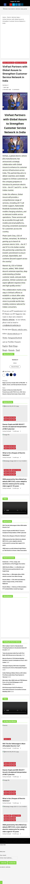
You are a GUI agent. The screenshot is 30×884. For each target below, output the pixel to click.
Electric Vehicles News (20, 62)
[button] (3, 375)
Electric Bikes (7, 470)
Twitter (4, 338)
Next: (14, 391)
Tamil (18, 350)
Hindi (10, 346)
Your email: (3, 855)
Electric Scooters (16, 470)
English (5, 346)
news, (25, 329)
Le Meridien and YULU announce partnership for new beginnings (13, 569)
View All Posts (15, 366)
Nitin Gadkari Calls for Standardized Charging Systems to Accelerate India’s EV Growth (14, 648)
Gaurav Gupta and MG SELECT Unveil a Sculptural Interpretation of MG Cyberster (14, 426)
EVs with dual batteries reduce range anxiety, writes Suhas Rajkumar (13, 581)
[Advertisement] (15, 41)
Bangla (4, 350)
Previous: (14, 382)
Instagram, (12, 338)
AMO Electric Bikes (7, 567)
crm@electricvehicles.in (11, 325)
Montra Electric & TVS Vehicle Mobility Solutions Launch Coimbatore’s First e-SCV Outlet (14, 660)
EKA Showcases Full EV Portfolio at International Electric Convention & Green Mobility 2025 (14, 689)
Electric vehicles (8, 319)
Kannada (11, 350)
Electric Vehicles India (8, 62)
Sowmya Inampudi (6, 431)
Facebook (19, 338)
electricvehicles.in (13, 333)
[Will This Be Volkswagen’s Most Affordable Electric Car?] (15, 732)
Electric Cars (7, 739)
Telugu (15, 346)
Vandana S (5, 85)
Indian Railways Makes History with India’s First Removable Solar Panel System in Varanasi (14, 675)
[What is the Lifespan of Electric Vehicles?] (15, 442)
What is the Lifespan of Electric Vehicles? (14, 536)
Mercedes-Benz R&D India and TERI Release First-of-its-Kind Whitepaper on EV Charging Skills (14, 682)
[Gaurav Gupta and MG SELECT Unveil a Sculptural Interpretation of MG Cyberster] (15, 413)
